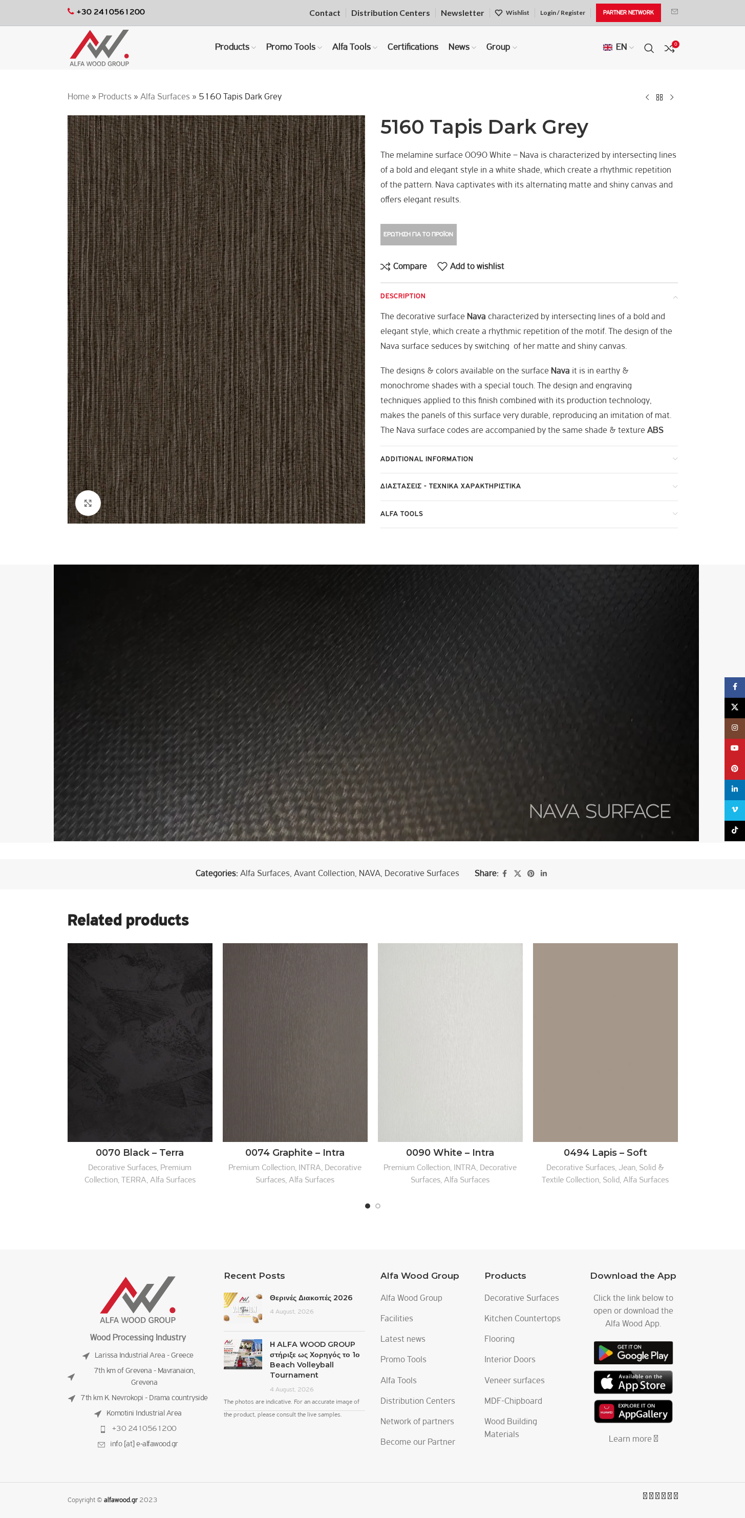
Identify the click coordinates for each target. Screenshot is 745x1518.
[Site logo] (99, 48)
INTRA (310, 1167)
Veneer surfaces (514, 1381)
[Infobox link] (674, 12)
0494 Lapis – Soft (605, 1152)
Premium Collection (261, 1167)
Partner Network (628, 13)
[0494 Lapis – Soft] (605, 1042)
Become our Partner (417, 1442)
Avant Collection (324, 874)
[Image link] (137, 1299)
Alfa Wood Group (411, 1298)
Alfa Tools (398, 1381)
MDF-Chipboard (513, 1401)
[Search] (649, 48)
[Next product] (672, 97)
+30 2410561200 (144, 1429)
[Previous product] (647, 97)
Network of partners (417, 1422)
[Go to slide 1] (367, 1206)
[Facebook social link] (505, 874)
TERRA (133, 1180)
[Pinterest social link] (531, 874)
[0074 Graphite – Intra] (295, 1042)
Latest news (402, 1339)
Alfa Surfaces (165, 97)
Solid (611, 1180)
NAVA (369, 874)
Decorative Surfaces (422, 874)
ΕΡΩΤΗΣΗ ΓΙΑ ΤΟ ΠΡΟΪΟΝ (418, 234)
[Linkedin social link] (544, 874)
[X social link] (517, 874)
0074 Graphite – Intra (295, 1152)
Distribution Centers (417, 1401)
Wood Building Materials (510, 1429)
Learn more (631, 1439)
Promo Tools (403, 1360)
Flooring (499, 1339)
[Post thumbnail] (243, 1308)
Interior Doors (510, 1360)
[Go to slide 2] (377, 1206)
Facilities (396, 1319)
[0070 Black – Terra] (140, 1042)
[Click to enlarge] (88, 503)
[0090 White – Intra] (450, 1042)
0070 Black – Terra (140, 1152)
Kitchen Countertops (522, 1319)
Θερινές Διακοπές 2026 (311, 1297)
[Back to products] (659, 97)
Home (79, 97)
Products (115, 97)
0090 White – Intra (450, 1152)
